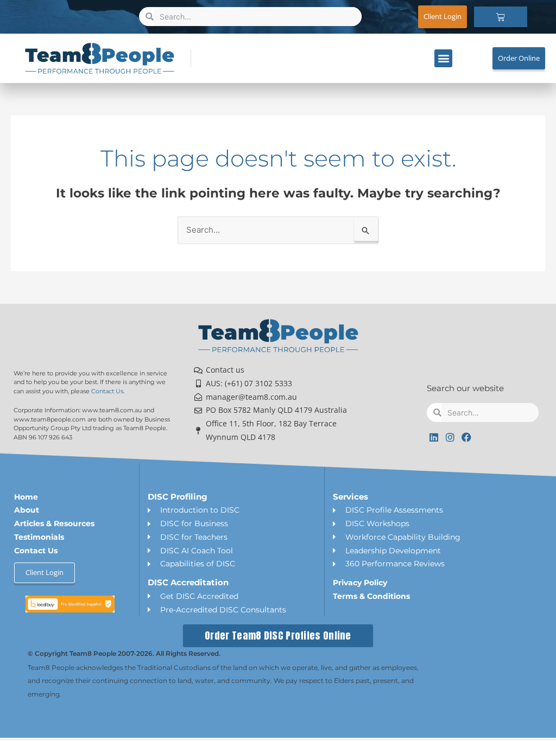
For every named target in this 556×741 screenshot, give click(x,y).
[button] (443, 58)
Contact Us (107, 391)
